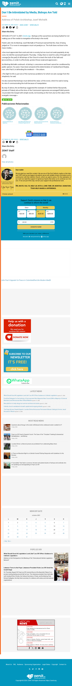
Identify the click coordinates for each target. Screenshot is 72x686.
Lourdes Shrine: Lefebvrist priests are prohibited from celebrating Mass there (34, 444)
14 (63, 526)
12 (45, 526)
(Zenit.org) (26, 36)
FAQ (14, 664)
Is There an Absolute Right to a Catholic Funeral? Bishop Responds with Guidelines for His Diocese (37, 454)
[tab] (26, 622)
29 (8, 537)
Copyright (55, 664)
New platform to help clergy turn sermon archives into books (21, 403)
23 (17, 533)
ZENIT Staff (24, 25)
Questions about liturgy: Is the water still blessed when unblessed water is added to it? (36, 425)
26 (45, 533)
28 (63, 533)
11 (36, 526)
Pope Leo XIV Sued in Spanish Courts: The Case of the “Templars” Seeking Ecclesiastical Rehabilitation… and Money (37, 435)
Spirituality (34, 25)
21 (63, 530)
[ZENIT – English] (20, 3)
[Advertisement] (36, 265)
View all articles (7, 162)
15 (8, 530)
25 (36, 533)
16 (17, 530)
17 (27, 530)
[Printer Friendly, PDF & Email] (7, 99)
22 (8, 533)
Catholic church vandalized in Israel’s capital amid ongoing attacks (23, 406)
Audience (20, 664)
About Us (9, 664)
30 (17, 537)
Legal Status (46, 664)
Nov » (9, 541)
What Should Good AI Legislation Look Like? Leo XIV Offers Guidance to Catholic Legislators (30, 395)
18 (36, 530)
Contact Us (62, 664)
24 (27, 533)
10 (27, 526)
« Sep (5, 541)
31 (27, 537)
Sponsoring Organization (33, 664)
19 (45, 530)
